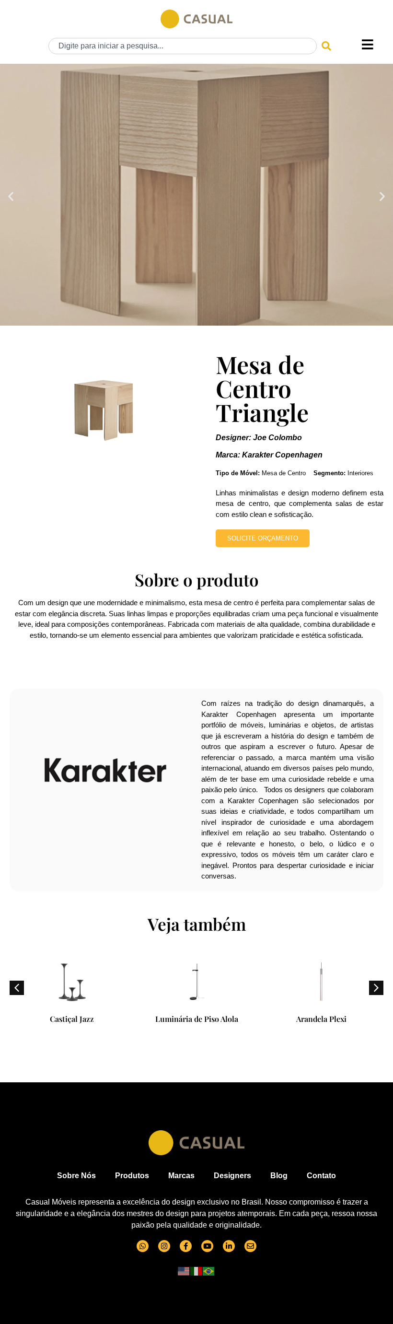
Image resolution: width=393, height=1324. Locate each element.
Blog (279, 1176)
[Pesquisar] (326, 46)
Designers (232, 1176)
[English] (184, 1270)
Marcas (181, 1176)
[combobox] (182, 46)
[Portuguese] (209, 1270)
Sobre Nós (76, 1176)
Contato (321, 1176)
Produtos (132, 1176)
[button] (11, 196)
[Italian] (196, 1270)
